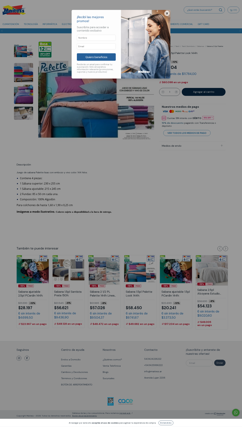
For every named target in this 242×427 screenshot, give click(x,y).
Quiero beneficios (96, 57)
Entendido (166, 423)
